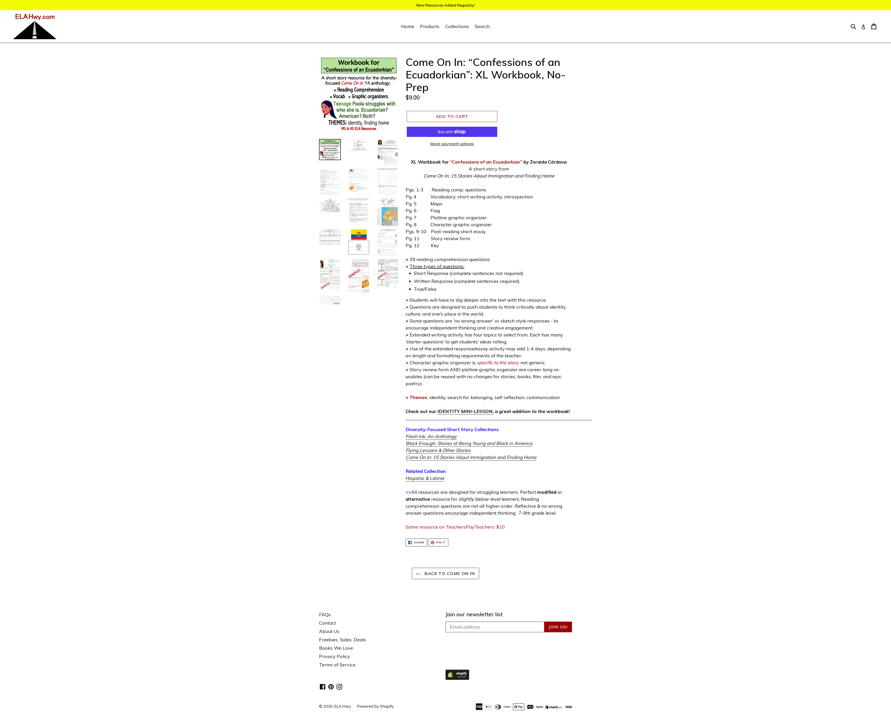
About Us (329, 631)
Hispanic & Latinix (425, 478)
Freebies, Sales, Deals (342, 639)
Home (407, 26)
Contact (327, 623)
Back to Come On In (449, 573)
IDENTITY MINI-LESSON (465, 411)
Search (482, 26)
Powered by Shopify (375, 706)
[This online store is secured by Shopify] (457, 678)
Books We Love (336, 648)
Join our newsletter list (474, 614)
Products (429, 26)
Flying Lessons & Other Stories (438, 450)
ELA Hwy (342, 706)
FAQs (325, 614)
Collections (457, 26)
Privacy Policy (334, 656)
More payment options (452, 143)
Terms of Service (337, 665)
